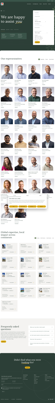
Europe (38, 238)
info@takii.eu (12, 36)
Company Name (37, 16)
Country (36, 20)
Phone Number (37, 27)
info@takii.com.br (46, 261)
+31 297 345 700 (13, 35)
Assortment (29, 3)
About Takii (45, 3)
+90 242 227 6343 (46, 290)
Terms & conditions (48, 376)
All (39, 59)
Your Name (37, 12)
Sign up (3, 391)
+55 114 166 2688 (46, 260)
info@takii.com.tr (46, 291)
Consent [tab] (14, 195)
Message (36, 35)
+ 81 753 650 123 (9, 246)
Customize (31, 206)
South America (48, 238)
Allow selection (23, 206)
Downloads (36, 381)
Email (2, 384)
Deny (13, 206)
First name (2, 381)
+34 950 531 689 (46, 246)
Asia (53, 238)
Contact (49, 3)
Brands (35, 380)
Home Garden (51, 59)
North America (43, 238)
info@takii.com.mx (28, 261)
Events (41, 3)
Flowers (46, 59)
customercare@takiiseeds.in (11, 276)
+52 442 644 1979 (28, 260)
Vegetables (42, 59)
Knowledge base (35, 3)
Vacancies (35, 383)
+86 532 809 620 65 (46, 275)
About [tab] (40, 195)
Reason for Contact (38, 31)
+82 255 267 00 (28, 275)
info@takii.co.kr (28, 276)
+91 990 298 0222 (9, 275)
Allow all (41, 206)
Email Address (37, 23)
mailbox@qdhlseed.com (47, 276)
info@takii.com (10, 261)
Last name (13, 381)
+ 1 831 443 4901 (10, 260)
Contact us (37, 42)
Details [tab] (27, 195)
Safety (46, 379)
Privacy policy (47, 380)
